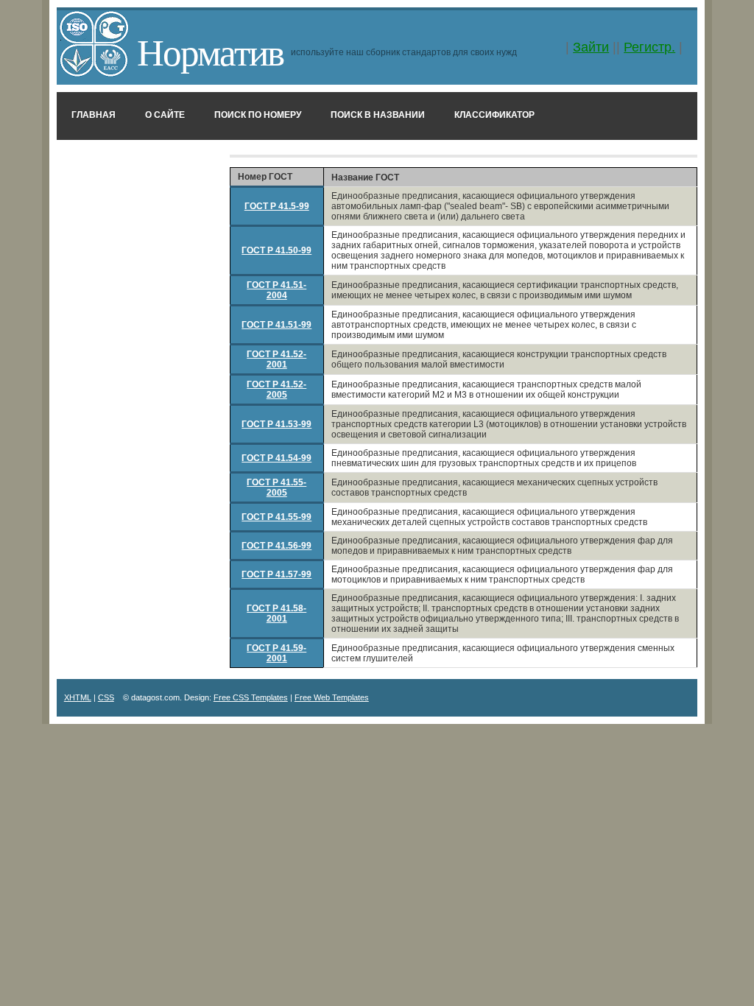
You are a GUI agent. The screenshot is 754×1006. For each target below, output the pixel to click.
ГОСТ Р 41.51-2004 (276, 290)
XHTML (77, 697)
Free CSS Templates (251, 697)
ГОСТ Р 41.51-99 (276, 325)
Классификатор (494, 115)
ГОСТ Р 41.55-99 (276, 517)
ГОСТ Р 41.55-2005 (276, 487)
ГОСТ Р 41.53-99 (276, 424)
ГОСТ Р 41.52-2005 (276, 389)
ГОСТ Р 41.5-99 (276, 206)
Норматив (210, 51)
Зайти (591, 47)
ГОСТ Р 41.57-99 (276, 574)
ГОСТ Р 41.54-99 (276, 458)
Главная (93, 115)
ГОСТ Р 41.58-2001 (276, 613)
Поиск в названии (378, 115)
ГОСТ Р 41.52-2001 (276, 359)
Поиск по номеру (257, 115)
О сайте (165, 115)
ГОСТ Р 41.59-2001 (276, 653)
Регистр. (649, 47)
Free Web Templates (332, 697)
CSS (106, 697)
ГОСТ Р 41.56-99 (276, 546)
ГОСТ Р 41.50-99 (276, 250)
